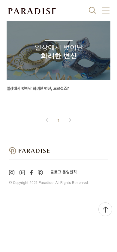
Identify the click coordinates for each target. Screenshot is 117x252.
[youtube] (22, 172)
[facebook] (31, 172)
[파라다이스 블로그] (32, 11)
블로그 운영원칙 (63, 172)
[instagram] (11, 172)
